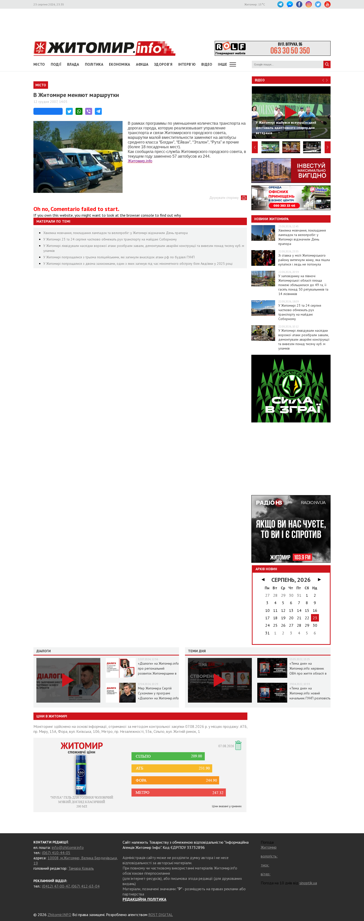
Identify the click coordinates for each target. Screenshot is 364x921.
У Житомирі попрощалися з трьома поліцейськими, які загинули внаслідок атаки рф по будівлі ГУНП (119, 257)
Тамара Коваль (81, 868)
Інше (222, 64)
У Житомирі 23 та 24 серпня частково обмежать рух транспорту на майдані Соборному (110, 239)
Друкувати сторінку (224, 197)
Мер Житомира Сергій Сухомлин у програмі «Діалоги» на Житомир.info (158, 693)
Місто (39, 64)
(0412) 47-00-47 (56, 886)
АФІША (142, 64)
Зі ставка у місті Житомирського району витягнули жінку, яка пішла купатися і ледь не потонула (304, 260)
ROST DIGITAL (160, 914)
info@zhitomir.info (68, 847)
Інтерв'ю (187, 64)
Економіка (119, 64)
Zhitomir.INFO (59, 914)
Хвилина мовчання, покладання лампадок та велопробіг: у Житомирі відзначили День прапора (115, 233)
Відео (260, 80)
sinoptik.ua (308, 882)
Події (56, 64)
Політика (94, 64)
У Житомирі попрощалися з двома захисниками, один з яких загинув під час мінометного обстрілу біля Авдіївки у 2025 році (138, 263)
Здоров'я (163, 64)
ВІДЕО (206, 64)
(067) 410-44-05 (56, 852)
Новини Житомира (271, 219)
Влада (73, 64)
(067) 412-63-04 (85, 886)
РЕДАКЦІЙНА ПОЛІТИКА (144, 899)
